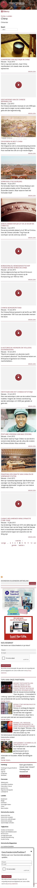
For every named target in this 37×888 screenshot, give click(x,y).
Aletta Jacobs (4, 782)
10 (25, 543)
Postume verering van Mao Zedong (16, 434)
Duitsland (3, 802)
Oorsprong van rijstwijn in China (15, 59)
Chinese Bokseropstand (11, 308)
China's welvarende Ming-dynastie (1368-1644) (16, 519)
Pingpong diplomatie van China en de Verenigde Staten (17, 475)
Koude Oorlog (5, 839)
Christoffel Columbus (7, 784)
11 (28, 543)
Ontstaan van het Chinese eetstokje (17, 392)
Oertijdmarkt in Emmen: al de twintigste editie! (24, 743)
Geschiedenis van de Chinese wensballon (13, 100)
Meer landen (4, 808)
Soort (3, 27)
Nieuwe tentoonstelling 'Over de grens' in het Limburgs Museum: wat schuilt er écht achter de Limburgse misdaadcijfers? (23, 686)
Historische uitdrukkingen (8, 819)
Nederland (4, 799)
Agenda (3, 771)
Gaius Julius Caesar (6, 786)
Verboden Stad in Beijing (11, 181)
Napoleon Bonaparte (7, 790)
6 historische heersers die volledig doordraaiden (16, 349)
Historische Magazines (9, 843)
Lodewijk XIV (4, 792)
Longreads (4, 773)
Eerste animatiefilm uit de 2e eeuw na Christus (17, 225)
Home (3, 16)
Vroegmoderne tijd (6, 835)
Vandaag (4, 765)
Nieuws (3, 770)
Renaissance (4, 833)
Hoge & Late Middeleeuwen (9, 832)
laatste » (22, 545)
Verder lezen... (6, 701)
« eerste (18, 541)
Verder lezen (32, 71)
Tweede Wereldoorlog (7, 837)
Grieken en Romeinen (7, 830)
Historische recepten (7, 817)
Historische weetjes (6, 821)
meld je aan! (25, 776)
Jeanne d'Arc (4, 788)
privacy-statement (12, 884)
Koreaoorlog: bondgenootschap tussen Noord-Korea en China (15, 267)
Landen (9, 16)
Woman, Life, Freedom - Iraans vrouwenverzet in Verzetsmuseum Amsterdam (24, 724)
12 (31, 543)
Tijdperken (4, 827)
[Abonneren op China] (18, 577)
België (2, 801)
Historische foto (5, 815)
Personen (4, 779)
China (2, 806)
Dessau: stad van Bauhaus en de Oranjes (24, 705)
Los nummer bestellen (7, 846)
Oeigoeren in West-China (11, 141)
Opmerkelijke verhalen (7, 823)
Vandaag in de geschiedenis (9, 768)
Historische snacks (7, 812)
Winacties (3, 775)
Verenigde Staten (6, 804)
